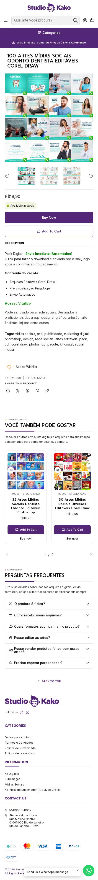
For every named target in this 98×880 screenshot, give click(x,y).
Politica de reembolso (20, 753)
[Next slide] (89, 176)
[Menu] (6, 20)
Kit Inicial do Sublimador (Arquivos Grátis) (33, 789)
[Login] (85, 20)
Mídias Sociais (14, 784)
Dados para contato (18, 737)
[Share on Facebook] (8, 391)
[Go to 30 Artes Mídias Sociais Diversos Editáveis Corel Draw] (72, 471)
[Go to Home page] (49, 7)
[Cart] (92, 20)
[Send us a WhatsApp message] (88, 870)
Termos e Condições (19, 742)
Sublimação (13, 779)
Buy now (25, 538)
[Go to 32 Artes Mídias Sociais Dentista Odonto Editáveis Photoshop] (26, 471)
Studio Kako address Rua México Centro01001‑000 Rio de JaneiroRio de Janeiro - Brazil (26, 821)
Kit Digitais (12, 773)
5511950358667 (20, 810)
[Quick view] (11, 470)
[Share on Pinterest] (37, 391)
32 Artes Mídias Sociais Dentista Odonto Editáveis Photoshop (26, 506)
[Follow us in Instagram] (22, 712)
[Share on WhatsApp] (27, 391)
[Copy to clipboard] (47, 391)
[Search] (76, 20)
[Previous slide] (8, 176)
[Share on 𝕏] (18, 391)
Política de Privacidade (20, 748)
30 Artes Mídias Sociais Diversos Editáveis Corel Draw (72, 503)
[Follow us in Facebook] (28, 712)
